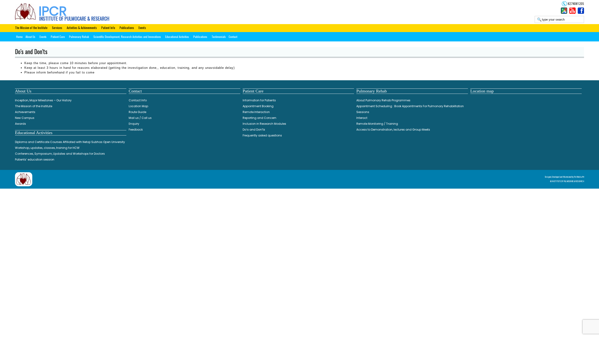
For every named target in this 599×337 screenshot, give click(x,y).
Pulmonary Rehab (79, 37)
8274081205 (575, 4)
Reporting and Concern (259, 118)
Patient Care (58, 37)
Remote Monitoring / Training (377, 124)
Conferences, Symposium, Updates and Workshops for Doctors (60, 154)
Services (57, 27)
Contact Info (138, 100)
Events (142, 27)
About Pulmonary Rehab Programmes (383, 100)
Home (19, 37)
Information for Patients (259, 100)
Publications (127, 27)
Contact (233, 37)
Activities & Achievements (82, 27)
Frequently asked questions (262, 135)
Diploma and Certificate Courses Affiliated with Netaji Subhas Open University (70, 142)
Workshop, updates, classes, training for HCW (47, 148)
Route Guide (137, 112)
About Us (30, 37)
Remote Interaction (256, 112)
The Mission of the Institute (31, 27)
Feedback (136, 130)
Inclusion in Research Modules (264, 124)
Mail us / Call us (140, 118)
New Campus (24, 118)
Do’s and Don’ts (254, 130)
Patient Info (108, 27)
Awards (20, 124)
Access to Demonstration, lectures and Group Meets (393, 130)
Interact (361, 118)
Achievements (25, 112)
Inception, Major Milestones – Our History (43, 100)
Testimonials (219, 37)
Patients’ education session (34, 159)
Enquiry (134, 124)
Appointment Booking (258, 106)
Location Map (138, 106)
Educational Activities (177, 37)
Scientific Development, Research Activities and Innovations (127, 37)
